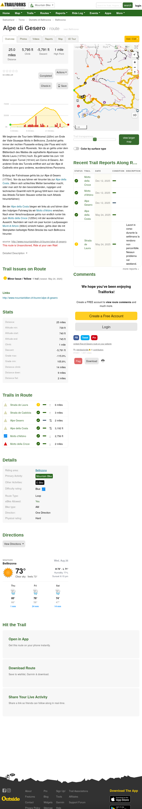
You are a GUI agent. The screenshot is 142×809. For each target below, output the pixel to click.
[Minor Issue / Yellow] (76, 244)
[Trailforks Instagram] (9, 790)
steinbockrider (82, 349)
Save (64, 85)
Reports (60, 13)
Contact (29, 802)
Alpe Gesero (17, 420)
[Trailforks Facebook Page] (4, 790)
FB (76, 337)
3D (134, 115)
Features (30, 796)
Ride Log (77, 13)
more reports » (131, 268)
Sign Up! (60, 791)
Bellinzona (41, 470)
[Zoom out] (134, 67)
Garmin (60, 802)
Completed (46, 75)
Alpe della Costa (20, 206)
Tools (59, 796)
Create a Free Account (106, 315)
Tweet (85, 337)
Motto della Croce (17, 218)
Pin (94, 337)
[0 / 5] (10, 71)
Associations (78, 791)
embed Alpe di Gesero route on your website (92, 343)
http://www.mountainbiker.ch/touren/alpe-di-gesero (38, 241)
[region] (106, 87)
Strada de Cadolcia (20, 412)
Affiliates (73, 796)
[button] (71, 644)
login (138, 5)
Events (94, 13)
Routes (44, 13)
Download (91, 361)
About (28, 791)
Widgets (48, 802)
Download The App (124, 790)
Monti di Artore (11, 226)
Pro (45, 791)
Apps (108, 13)
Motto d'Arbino (44, 210)
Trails (30, 13)
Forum (77, 802)
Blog (46, 796)
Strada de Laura (19, 404)
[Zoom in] (134, 62)
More (119, 13)
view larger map (129, 139)
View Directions (13, 544)
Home (6, 13)
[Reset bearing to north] (134, 72)
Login (106, 326)
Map (17, 13)
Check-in (46, 85)
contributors (98, 349)
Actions (61, 72)
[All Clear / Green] (76, 181)
